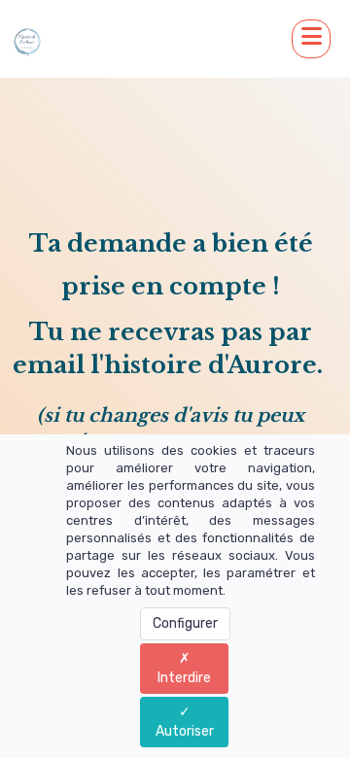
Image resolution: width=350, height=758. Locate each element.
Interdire (184, 678)
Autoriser (185, 731)
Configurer (185, 623)
